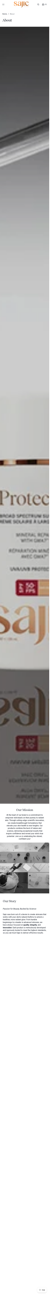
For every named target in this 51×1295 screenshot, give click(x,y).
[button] (38, 4)
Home (4, 14)
